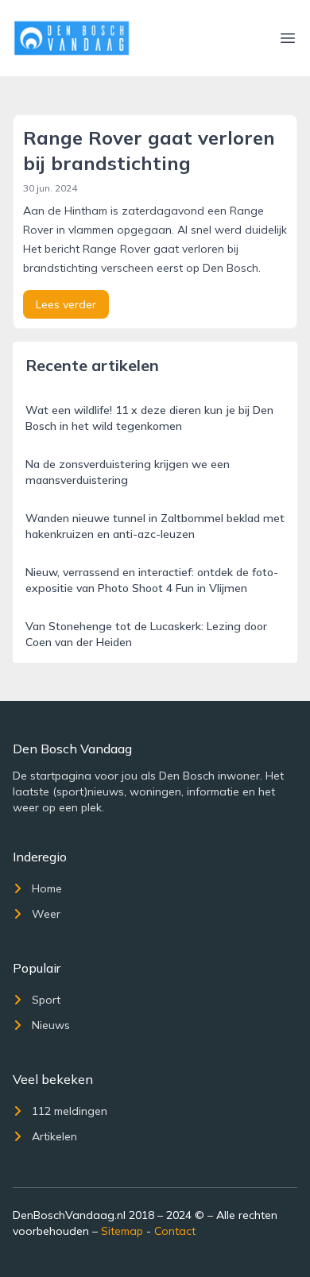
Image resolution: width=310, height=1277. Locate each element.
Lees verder (66, 304)
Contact (175, 1231)
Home (47, 888)
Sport (46, 1000)
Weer (46, 914)
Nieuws (51, 1025)
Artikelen (54, 1136)
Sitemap (122, 1231)
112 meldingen (69, 1111)
